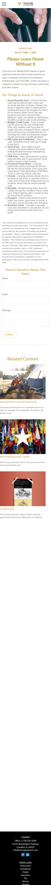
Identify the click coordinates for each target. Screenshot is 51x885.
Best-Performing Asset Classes (15, 457)
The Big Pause (7, 509)
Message (6, 310)
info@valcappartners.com (25, 850)
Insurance (25, 875)
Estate (25, 872)
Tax (25, 878)
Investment (25, 869)
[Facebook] (23, 854)
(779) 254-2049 (28, 841)
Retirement (25, 866)
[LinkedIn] (28, 854)
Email (5, 294)
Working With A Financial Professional (18, 402)
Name (5, 278)
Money (25, 881)
